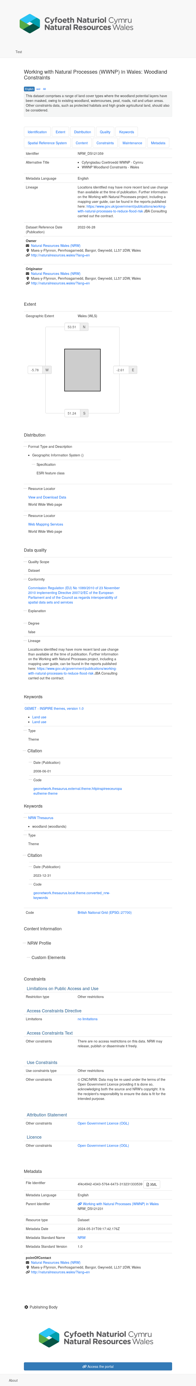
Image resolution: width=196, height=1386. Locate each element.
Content (82, 142)
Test (19, 51)
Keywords (126, 131)
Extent (60, 131)
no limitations (88, 1018)
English (29, 89)
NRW (82, 1237)
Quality (105, 131)
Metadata (158, 142)
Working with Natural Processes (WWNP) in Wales (120, 1203)
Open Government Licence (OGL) (103, 1123)
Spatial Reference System (47, 142)
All (44, 89)
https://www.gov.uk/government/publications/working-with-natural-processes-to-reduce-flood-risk (122, 208)
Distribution (82, 131)
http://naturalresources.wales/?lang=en (60, 255)
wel (38, 89)
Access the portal (100, 1366)
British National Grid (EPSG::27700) (105, 912)
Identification (37, 131)
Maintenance (132, 142)
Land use (39, 717)
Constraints (105, 142)
